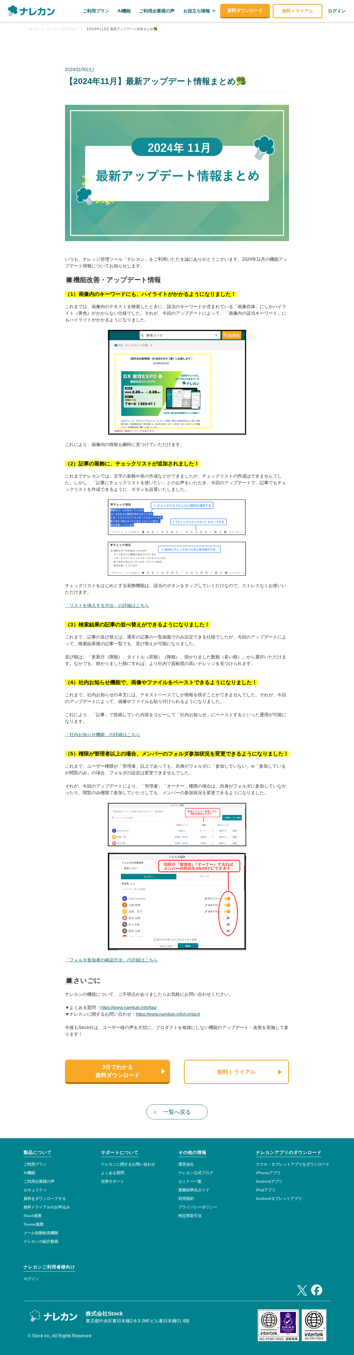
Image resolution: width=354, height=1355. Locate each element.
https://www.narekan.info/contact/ (168, 1014)
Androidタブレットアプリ (279, 1198)
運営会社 (186, 1164)
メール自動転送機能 (41, 1233)
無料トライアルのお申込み (47, 1207)
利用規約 (186, 1198)
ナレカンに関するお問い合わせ (128, 1164)
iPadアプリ (266, 1190)
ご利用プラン (35, 1164)
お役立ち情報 (196, 11)
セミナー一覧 (190, 1181)
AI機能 (29, 1173)
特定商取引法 (190, 1215)
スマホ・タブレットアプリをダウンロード (292, 1164)
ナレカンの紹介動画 (41, 1241)
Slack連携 (32, 1215)
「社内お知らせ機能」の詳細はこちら (102, 734)
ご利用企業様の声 (39, 1181)
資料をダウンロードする (45, 1198)
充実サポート (112, 1181)
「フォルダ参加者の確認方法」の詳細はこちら (111, 960)
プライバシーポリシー (197, 1207)
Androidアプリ (269, 1181)
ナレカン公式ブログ (195, 1173)
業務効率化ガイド (193, 1190)
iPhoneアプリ (268, 1173)
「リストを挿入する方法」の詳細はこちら (107, 605)
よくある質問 (112, 1173)
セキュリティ (35, 1190)
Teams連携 (33, 1224)
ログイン (31, 1278)
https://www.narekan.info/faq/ (128, 1007)
